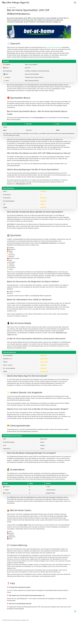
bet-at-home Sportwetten (53, 47)
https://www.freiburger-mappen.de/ (15, 2)
